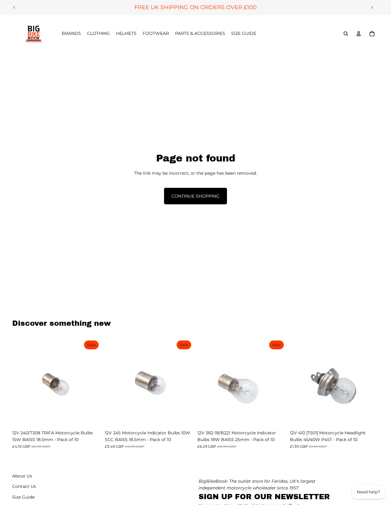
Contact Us (24, 486)
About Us (22, 476)
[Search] (346, 33)
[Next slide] (372, 7)
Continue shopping (195, 196)
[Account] (358, 33)
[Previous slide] (14, 7)
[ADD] (91, 417)
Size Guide (23, 497)
